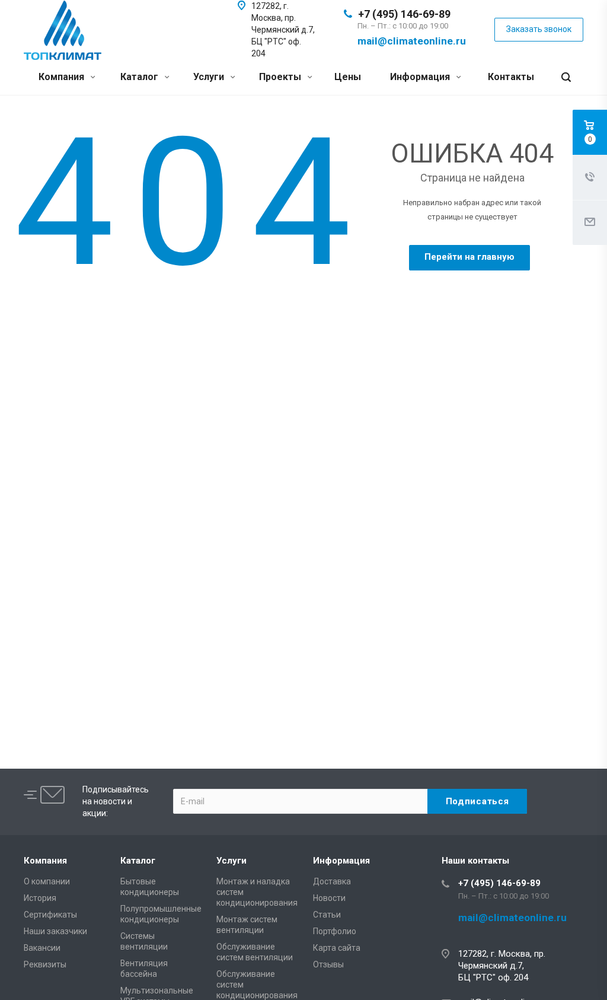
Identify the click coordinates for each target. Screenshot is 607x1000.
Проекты (281, 76)
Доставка (332, 881)
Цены (347, 76)
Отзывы (328, 964)
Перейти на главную (469, 256)
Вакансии (42, 948)
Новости (329, 898)
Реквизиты (45, 964)
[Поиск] (566, 77)
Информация (421, 76)
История (40, 898)
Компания (63, 76)
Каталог (140, 76)
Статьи (327, 914)
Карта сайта (336, 948)
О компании (47, 881)
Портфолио (334, 931)
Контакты (511, 76)
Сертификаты (50, 914)
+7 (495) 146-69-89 (404, 14)
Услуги (209, 76)
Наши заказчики (55, 931)
